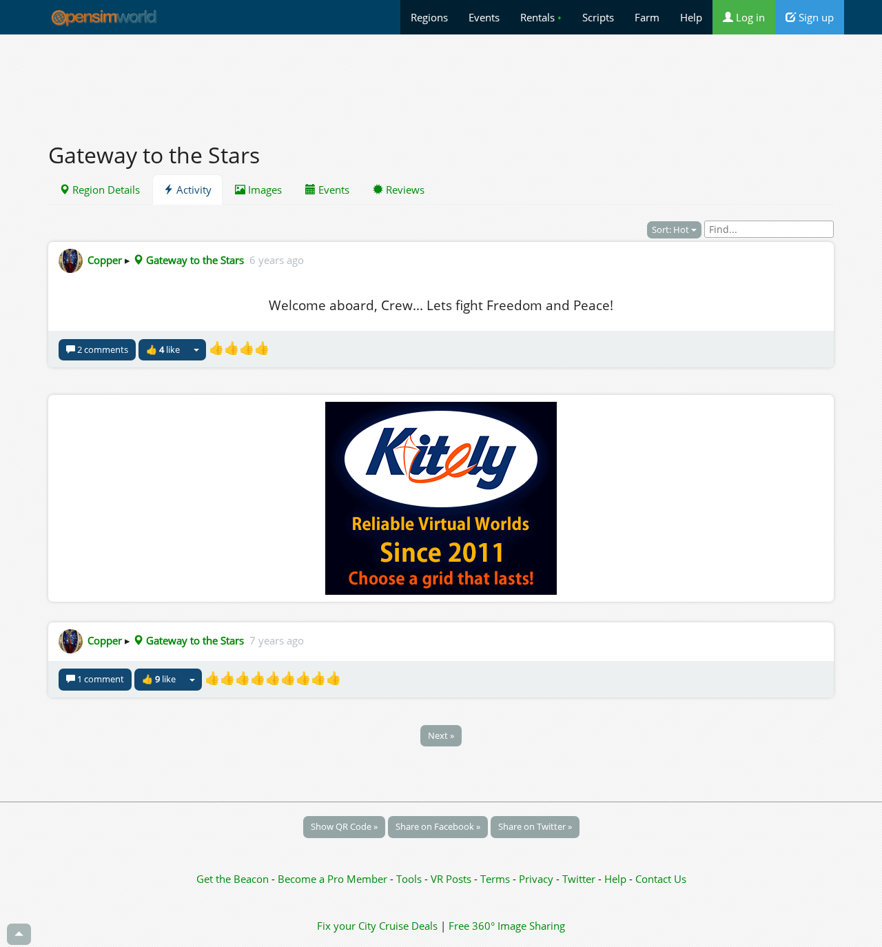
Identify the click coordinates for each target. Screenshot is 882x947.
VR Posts (452, 879)
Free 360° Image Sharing (507, 926)
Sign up (815, 17)
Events (484, 17)
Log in (749, 17)
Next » (441, 735)
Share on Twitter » (535, 826)
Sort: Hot (671, 229)
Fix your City (346, 926)
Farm (647, 17)
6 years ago (276, 260)
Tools (410, 879)
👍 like (163, 349)
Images (263, 189)
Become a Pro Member (334, 879)
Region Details (105, 189)
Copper (105, 260)
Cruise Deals (408, 926)
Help (691, 17)
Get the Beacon (232, 879)
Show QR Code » (344, 826)
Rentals (541, 17)
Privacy (536, 879)
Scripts (598, 17)
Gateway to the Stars (193, 260)
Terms (496, 879)
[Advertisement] (441, 81)
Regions (429, 17)
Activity (193, 189)
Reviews (403, 189)
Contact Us (660, 879)
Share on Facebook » (438, 826)
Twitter (578, 879)
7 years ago (276, 640)
